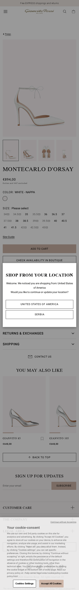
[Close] (71, 274)
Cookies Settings (24, 583)
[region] (39, 553)
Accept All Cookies (51, 583)
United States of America (39, 304)
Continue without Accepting (63, 522)
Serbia (39, 314)
